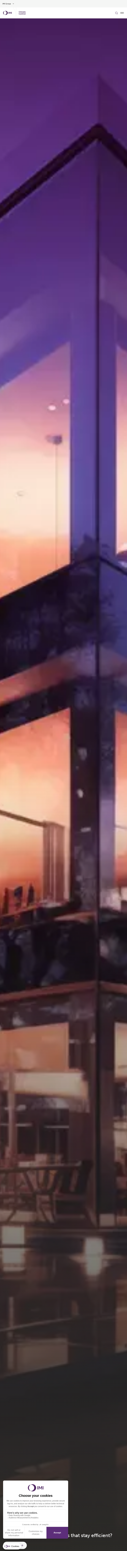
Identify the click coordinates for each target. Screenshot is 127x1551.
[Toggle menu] (122, 13)
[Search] (116, 13)
